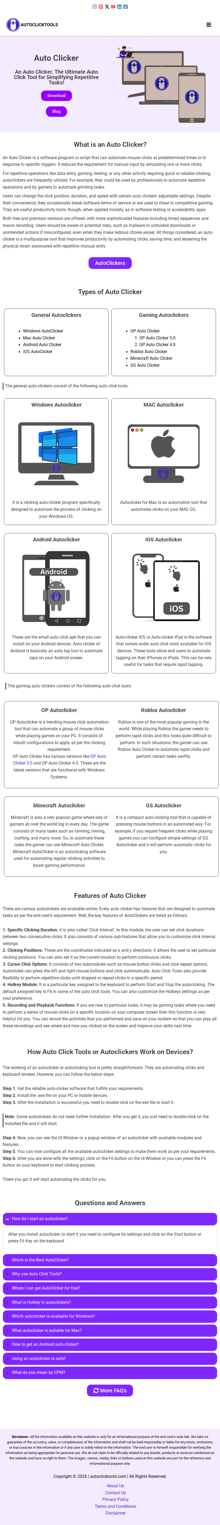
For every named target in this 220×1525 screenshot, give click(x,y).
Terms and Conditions (115, 1506)
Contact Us (115, 1492)
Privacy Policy (115, 1499)
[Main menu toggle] (209, 25)
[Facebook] (125, 6)
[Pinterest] (100, 6)
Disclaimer (115, 1513)
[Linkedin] (119, 6)
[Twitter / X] (107, 6)
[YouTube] (113, 6)
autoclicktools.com (108, 1476)
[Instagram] (94, 6)
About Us (115, 1485)
